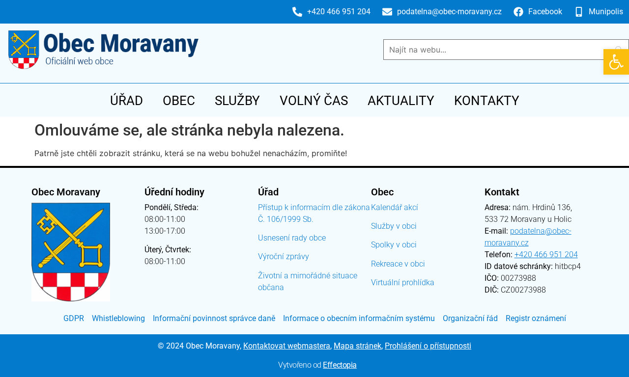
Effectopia (340, 365)
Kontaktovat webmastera (286, 345)
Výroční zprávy (283, 256)
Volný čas (314, 100)
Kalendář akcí (394, 207)
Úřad (126, 100)
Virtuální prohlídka (402, 282)
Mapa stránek (357, 345)
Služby (237, 100)
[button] (616, 62)
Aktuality (401, 100)
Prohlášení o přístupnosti (428, 345)
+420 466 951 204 (546, 254)
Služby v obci (394, 226)
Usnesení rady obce (292, 237)
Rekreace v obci (398, 264)
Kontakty (486, 100)
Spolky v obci (394, 244)
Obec (179, 100)
